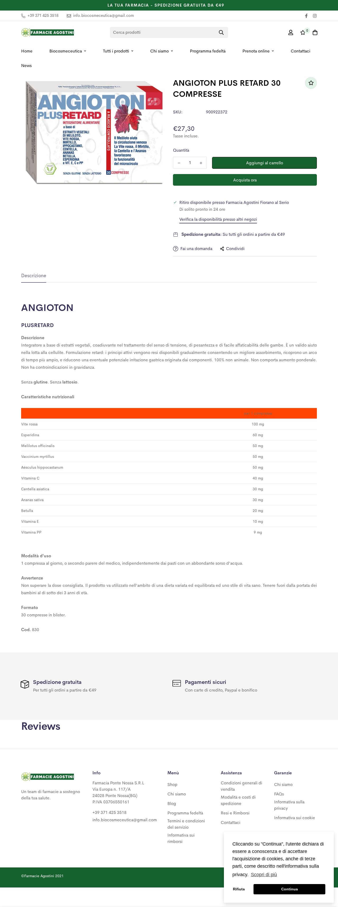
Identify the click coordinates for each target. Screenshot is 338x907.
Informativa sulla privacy (289, 805)
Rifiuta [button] (239, 889)
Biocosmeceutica (65, 51)
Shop (172, 784)
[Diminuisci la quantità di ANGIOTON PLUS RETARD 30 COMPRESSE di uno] (179, 163)
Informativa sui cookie (294, 817)
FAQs (279, 794)
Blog (171, 803)
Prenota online (256, 51)
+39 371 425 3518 (109, 812)
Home (26, 51)
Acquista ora (245, 180)
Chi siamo (159, 51)
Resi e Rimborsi (235, 813)
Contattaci (300, 51)
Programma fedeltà (208, 51)
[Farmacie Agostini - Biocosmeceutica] (47, 32)
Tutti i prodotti (116, 51)
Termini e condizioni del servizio (186, 824)
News (26, 65)
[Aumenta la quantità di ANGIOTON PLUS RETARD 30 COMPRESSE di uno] (200, 163)
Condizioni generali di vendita (241, 786)
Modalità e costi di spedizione (238, 800)
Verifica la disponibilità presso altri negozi (218, 219)
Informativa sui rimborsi (181, 838)
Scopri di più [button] (264, 874)
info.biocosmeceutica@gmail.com (124, 820)
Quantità (181, 150)
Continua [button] (289, 889)
